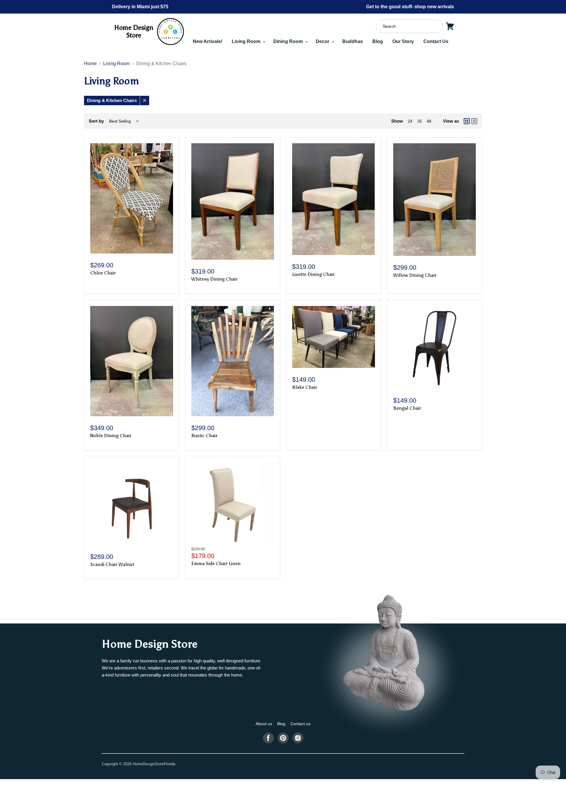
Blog (377, 41)
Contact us (300, 723)
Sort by (96, 121)
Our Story (403, 41)
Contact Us (435, 41)
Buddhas (352, 41)
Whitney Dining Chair (214, 279)
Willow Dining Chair (415, 275)
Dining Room (288, 41)
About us (264, 723)
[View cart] (450, 26)
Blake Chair (304, 387)
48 (429, 121)
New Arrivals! (207, 41)
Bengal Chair (407, 408)
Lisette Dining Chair (313, 274)
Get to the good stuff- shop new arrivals (410, 6)
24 (410, 121)
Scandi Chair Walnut (112, 564)
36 (419, 121)
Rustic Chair (204, 435)
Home (90, 63)
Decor (323, 41)
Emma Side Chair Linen (216, 563)
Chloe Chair (103, 273)
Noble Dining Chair (110, 435)
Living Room (246, 41)
